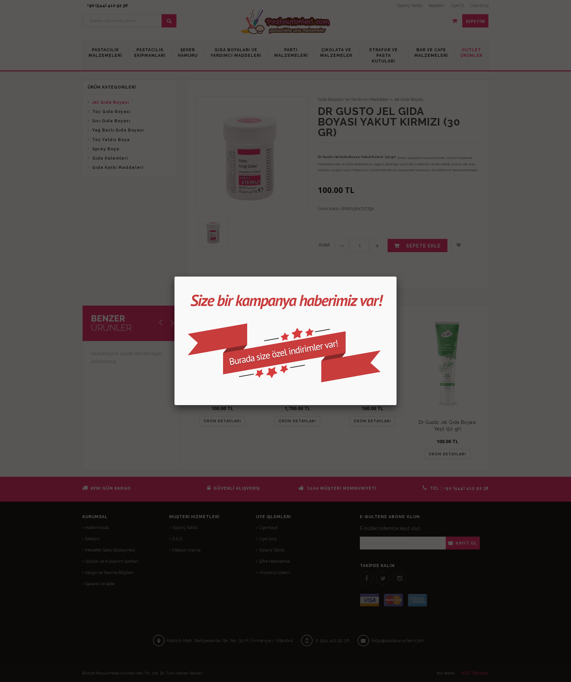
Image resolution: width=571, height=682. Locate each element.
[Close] (396, 277)
